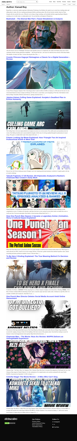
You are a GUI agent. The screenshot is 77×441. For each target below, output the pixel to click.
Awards (69, 1)
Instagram (64, 4)
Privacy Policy (36, 421)
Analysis (74, 1)
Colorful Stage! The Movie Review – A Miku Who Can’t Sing (32, 377)
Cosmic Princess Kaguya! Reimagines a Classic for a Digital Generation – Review (38, 58)
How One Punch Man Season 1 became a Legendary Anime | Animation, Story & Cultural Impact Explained (37, 217)
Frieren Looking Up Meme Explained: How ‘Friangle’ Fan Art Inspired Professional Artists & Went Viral (36, 138)
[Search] (36, 1)
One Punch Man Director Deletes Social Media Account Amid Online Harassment (35, 297)
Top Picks (59, 1)
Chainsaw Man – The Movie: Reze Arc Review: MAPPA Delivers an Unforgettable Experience (34, 337)
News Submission (37, 424)
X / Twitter (69, 4)
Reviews (64, 1)
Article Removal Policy (38, 423)
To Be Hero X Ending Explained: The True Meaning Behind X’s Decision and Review (37, 257)
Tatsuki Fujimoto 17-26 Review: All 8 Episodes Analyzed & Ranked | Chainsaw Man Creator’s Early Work (35, 177)
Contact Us (8, 4)
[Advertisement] (17, 439)
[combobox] (26, 1)
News (54, 1)
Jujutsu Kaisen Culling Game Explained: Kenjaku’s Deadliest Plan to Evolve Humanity (36, 98)
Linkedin (74, 4)
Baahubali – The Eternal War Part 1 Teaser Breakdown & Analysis (34, 19)
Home (50, 1)
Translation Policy (37, 426)
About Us (3, 4)
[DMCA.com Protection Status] (10, 424)
